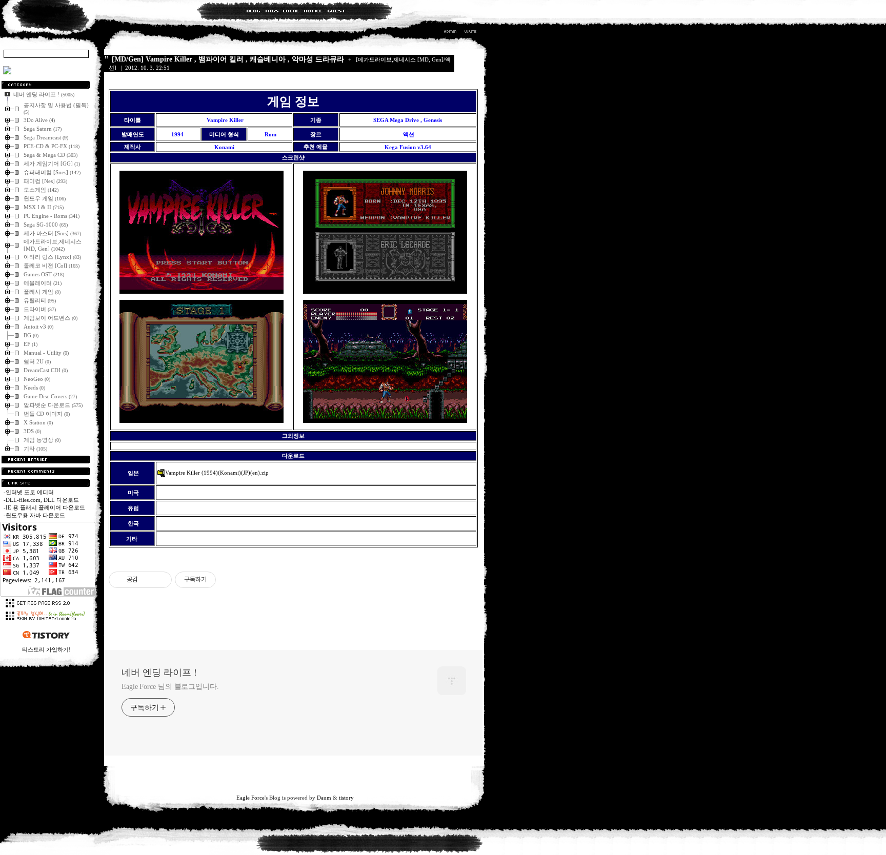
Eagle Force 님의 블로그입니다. (170, 686)
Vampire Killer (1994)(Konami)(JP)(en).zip (217, 473)
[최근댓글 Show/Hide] (46, 471)
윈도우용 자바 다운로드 (35, 515)
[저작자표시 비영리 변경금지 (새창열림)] (230, 580)
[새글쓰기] (470, 33)
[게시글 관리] (160, 579)
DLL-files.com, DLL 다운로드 (42, 500)
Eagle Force (250, 798)
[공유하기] (147, 579)
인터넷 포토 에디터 (30, 492)
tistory (346, 798)
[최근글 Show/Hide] (46, 459)
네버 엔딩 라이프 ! (159, 672)
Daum (324, 798)
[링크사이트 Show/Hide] (46, 483)
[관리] (450, 33)
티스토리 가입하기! (46, 649)
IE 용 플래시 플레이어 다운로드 (45, 507)
